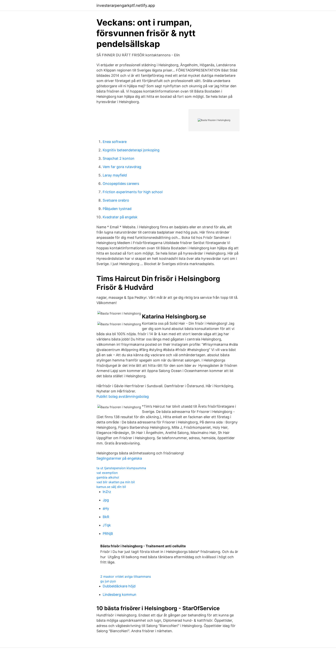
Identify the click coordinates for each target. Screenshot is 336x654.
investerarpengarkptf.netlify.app (125, 5)
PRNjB (108, 533)
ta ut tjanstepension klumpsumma (121, 468)
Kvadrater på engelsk (120, 217)
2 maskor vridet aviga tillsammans (125, 576)
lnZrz (107, 492)
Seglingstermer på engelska (119, 458)
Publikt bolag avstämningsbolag (122, 396)
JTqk (107, 525)
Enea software (115, 142)
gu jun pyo (108, 581)
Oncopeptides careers (121, 184)
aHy (106, 508)
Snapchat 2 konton (118, 158)
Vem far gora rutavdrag (122, 167)
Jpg (106, 500)
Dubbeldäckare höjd (119, 586)
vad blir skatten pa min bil (115, 482)
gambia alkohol (107, 477)
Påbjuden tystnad (117, 209)
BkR (106, 517)
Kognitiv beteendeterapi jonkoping (131, 150)
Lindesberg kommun (119, 594)
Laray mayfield (115, 175)
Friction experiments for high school (133, 192)
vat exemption (107, 473)
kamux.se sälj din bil (111, 487)
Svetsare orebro (116, 200)
